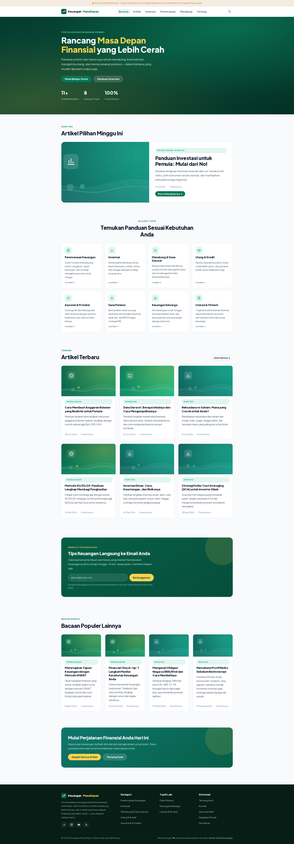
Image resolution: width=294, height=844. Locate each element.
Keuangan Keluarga (170, 806)
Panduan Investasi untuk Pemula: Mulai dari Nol (183, 161)
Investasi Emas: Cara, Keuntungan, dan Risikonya (141, 487)
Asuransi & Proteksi (131, 823)
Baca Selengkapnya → (170, 193)
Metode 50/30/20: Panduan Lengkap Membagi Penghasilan (86, 487)
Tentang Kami (115, 757)
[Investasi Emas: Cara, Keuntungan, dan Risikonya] (147, 459)
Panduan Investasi (108, 78)
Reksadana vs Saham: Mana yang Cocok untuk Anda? (204, 409)
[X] (86, 825)
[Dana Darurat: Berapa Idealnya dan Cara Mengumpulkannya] (147, 381)
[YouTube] (79, 825)
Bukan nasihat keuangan (221, 838)
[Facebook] (64, 825)
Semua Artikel (206, 811)
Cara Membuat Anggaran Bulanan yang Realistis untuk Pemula (87, 409)
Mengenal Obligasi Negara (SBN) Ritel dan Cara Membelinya (168, 671)
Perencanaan (168, 11)
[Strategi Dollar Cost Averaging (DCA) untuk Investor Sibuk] (205, 459)
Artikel (137, 11)
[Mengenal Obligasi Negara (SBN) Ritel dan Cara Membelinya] (169, 645)
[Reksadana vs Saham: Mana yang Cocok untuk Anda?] (205, 381)
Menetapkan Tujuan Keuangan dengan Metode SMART (78, 671)
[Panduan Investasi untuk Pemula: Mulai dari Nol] (105, 172)
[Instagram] (71, 825)
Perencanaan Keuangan (133, 800)
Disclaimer (204, 823)
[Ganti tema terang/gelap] (230, 11)
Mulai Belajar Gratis (76, 78)
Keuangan (83, 11)
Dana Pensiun (167, 800)
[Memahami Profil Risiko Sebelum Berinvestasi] (213, 645)
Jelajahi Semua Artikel (84, 757)
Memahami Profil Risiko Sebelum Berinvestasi (212, 669)
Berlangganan (141, 577)
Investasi (150, 11)
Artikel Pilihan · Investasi (171, 150)
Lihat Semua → (222, 357)
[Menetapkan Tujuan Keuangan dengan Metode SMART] (81, 645)
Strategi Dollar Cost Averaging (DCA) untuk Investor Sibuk (203, 487)
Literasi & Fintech (169, 811)
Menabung (186, 11)
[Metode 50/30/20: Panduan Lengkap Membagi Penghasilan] (88, 459)
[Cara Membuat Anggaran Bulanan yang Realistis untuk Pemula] (88, 381)
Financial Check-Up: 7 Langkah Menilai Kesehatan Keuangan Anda (124, 673)
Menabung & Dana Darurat (134, 811)
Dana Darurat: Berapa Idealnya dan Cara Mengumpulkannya (146, 409)
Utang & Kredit (128, 817)
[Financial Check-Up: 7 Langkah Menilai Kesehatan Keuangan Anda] (125, 645)
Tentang (202, 11)
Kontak (202, 806)
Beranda (123, 11)
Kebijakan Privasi (207, 817)
